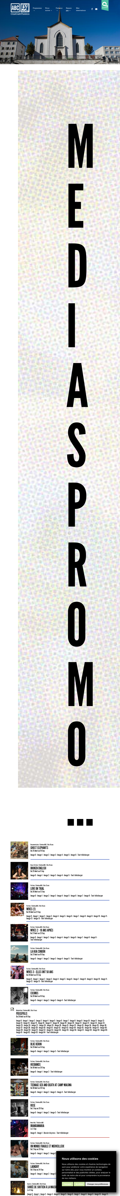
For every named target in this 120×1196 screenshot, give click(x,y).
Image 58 (88, 1030)
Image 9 (89, 916)
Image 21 (78, 1023)
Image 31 (65, 1025)
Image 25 (19, 1025)
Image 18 (56, 1023)
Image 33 (80, 1025)
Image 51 (35, 1030)
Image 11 (104, 916)
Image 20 (71, 1023)
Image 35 (95, 1025)
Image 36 (103, 1025)
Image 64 (42, 1032)
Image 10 (97, 916)
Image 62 (27, 1032)
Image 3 (53, 854)
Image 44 (72, 1027)
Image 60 (104, 1030)
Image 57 (81, 1030)
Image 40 (42, 1027)
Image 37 (19, 1027)
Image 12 (29, 918)
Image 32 (73, 1025)
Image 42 (57, 1027)
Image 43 (65, 1027)
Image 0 (33, 854)
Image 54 (57, 1030)
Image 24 (101, 1023)
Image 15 (34, 1023)
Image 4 (60, 854)
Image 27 (35, 1025)
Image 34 (88, 1025)
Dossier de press (49, 1132)
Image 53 (50, 1030)
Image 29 (50, 1025)
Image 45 (80, 1027)
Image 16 (41, 1023)
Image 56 (73, 1030)
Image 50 (27, 1030)
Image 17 (49, 1023)
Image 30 (58, 1025)
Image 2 (46, 854)
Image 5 (66, 854)
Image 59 (96, 1030)
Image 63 (34, 1032)
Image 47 (96, 1027)
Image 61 (19, 1032)
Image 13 (37, 918)
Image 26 (27, 1025)
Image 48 (103, 1027)
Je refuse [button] (79, 1184)
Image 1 (39, 854)
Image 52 (42, 1030)
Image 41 (50, 1027)
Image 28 (42, 1025)
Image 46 (88, 1027)
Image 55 (65, 1030)
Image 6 (73, 854)
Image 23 (93, 1023)
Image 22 (86, 1023)
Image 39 (34, 1027)
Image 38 (27, 1027)
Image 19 (63, 1023)
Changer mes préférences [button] (97, 1184)
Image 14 (26, 1023)
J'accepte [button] (67, 1184)
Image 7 (80, 895)
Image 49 (19, 1030)
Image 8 (87, 895)
